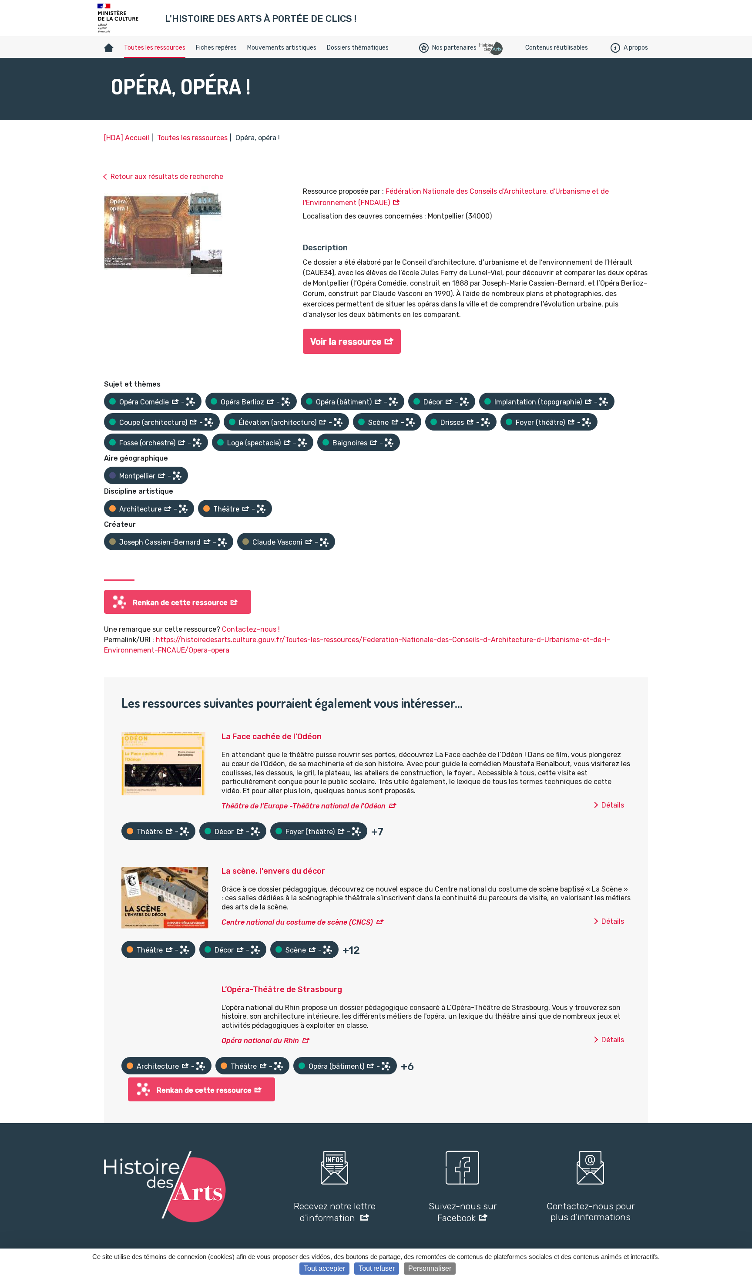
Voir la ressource (346, 342)
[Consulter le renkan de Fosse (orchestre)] (197, 442)
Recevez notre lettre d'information (335, 1212)
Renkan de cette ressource (180, 603)
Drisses (452, 422)
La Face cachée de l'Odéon (272, 736)
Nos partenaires (454, 47)
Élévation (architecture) (277, 422)
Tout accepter (324, 1268)
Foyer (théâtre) (540, 422)
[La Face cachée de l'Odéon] (163, 763)
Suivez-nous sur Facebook (463, 1212)
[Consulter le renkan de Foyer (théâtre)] (586, 422)
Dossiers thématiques (358, 47)
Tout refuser (377, 1268)
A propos (636, 47)
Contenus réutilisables (556, 47)
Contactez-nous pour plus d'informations (590, 1211)
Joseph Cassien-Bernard (160, 542)
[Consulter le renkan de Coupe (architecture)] (209, 422)
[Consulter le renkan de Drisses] (485, 422)
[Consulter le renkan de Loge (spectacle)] (302, 442)
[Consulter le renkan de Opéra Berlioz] (286, 401)
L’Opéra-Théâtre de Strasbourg (282, 989)
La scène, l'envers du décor (273, 871)
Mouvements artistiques (281, 47)
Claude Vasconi (277, 542)
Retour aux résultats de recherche (167, 176)
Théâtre (226, 509)
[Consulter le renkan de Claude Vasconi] (324, 542)
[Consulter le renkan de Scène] (410, 422)
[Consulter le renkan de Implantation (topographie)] (603, 401)
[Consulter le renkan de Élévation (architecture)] (338, 422)
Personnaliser (429, 1268)
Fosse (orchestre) (147, 443)
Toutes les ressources (154, 47)
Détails (612, 805)
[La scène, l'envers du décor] (164, 897)
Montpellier (137, 476)
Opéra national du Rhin (260, 1041)
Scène (378, 422)
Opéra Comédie (144, 402)
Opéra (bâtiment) (344, 402)
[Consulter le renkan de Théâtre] (261, 509)
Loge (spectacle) (254, 443)
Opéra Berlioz (242, 402)
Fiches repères (216, 47)
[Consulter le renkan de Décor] (464, 401)
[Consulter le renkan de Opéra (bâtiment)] (393, 401)
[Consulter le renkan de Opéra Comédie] (190, 401)
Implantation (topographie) (538, 402)
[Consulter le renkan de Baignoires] (389, 442)
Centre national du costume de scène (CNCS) (297, 922)
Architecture (140, 509)
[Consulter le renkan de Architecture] (183, 509)
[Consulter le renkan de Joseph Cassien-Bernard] (222, 542)
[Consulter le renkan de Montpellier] (177, 475)
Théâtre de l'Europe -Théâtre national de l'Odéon (304, 806)
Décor (433, 402)
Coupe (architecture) (153, 422)
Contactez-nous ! (251, 629)
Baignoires (349, 443)
